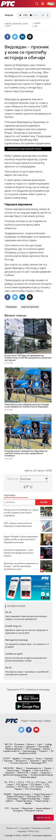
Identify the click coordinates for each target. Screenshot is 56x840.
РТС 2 (21, 782)
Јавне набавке (43, 808)
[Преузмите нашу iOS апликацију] (28, 697)
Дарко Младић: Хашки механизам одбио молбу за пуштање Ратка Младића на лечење (21, 539)
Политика (19, 744)
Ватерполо (21, 760)
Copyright (25, 828)
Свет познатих (41, 770)
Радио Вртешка (24, 801)
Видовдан (11, 306)
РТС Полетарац (33, 789)
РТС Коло (23, 786)
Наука (34, 772)
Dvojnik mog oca (13, 626)
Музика (48, 768)
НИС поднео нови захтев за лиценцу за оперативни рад (18, 524)
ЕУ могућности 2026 (36, 752)
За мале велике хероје (41, 774)
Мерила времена (13, 748)
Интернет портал (34, 810)
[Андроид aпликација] (28, 587)
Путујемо (26, 770)
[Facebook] (7, 37)
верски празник (30, 306)
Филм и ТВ (23, 772)
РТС (7, 808)
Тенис (39, 758)
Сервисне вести (11, 751)
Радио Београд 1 (22, 794)
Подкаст (43, 751)
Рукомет (8, 760)
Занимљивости (33, 768)
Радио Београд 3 (15, 796)
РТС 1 (12, 782)
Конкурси (18, 810)
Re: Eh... (9, 667)
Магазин (8, 768)
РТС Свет (40, 782)
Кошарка (28, 758)
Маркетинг (27, 808)
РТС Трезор (37, 786)
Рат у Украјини (32, 748)
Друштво (31, 746)
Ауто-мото (47, 760)
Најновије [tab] (9, 495)
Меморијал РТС (39, 763)
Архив (28, 803)
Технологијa (13, 770)
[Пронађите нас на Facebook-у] (29, 730)
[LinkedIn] (22, 37)
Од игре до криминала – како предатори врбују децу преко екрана (19, 553)
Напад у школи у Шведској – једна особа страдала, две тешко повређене (21, 512)
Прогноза (12, 478)
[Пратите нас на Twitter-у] (21, 730)
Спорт (6, 758)
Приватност (12, 828)
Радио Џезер (42, 801)
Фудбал (16, 758)
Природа (45, 772)
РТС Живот (36, 784)
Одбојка (49, 758)
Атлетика (34, 760)
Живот (19, 768)
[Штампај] (30, 37)
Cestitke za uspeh (13, 653)
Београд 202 (34, 796)
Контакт (15, 808)
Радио (7, 794)
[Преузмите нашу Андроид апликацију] (28, 706)
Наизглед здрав (28, 777)
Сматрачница (29, 751)
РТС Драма (22, 784)
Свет (39, 744)
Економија (44, 746)
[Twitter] (15, 37)
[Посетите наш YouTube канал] (36, 730)
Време (46, 748)
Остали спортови (19, 763)
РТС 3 (30, 782)
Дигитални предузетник (15, 774)
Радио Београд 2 (42, 794)
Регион (30, 744)
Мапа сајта (43, 817)
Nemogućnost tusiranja (16, 640)
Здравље (10, 772)
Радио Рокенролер (30, 798)
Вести (8, 744)
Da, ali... (8, 612)
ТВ (5, 782)
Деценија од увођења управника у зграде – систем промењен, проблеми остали (21, 566)
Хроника (18, 746)
